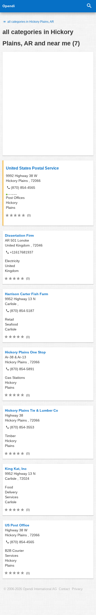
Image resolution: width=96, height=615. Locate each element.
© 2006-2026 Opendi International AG (30, 589)
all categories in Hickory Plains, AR (30, 21)
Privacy (77, 589)
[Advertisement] (48, 104)
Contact (64, 589)
